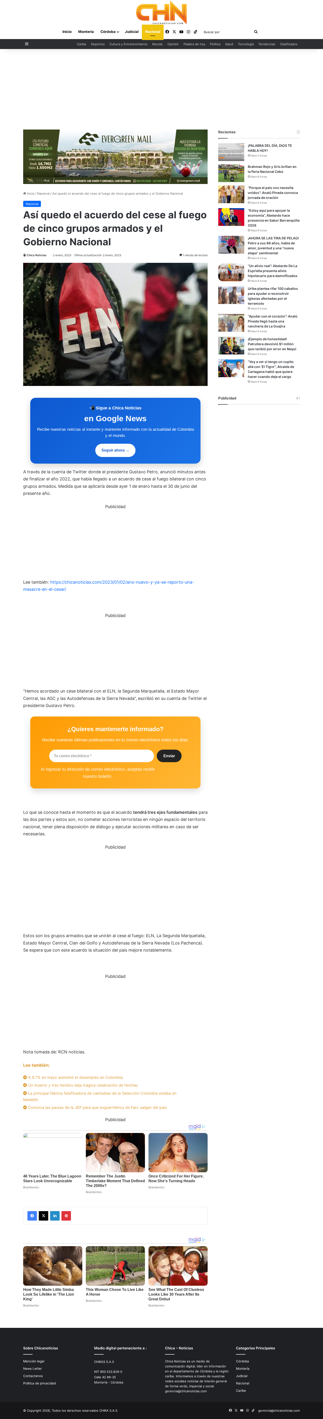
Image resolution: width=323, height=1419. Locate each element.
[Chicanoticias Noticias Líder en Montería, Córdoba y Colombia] (161, 12)
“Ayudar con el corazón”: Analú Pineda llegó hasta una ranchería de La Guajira (272, 321)
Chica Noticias (37, 255)
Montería (86, 31)
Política (215, 44)
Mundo (157, 44)
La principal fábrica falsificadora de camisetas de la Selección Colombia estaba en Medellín (99, 1096)
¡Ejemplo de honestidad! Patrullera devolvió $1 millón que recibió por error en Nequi (272, 344)
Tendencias (266, 44)
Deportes (98, 44)
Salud (229, 44)
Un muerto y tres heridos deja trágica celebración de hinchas (82, 1085)
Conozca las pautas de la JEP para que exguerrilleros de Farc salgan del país (97, 1107)
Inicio (67, 31)
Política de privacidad (39, 1383)
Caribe (81, 44)
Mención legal (33, 1361)
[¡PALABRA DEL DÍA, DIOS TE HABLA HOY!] (231, 152)
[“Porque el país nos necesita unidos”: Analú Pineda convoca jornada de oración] (231, 194)
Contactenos (33, 1376)
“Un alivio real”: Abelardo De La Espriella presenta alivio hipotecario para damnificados (272, 271)
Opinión (173, 44)
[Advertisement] (161, 89)
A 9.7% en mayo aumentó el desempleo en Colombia (75, 1077)
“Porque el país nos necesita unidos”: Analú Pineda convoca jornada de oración (273, 193)
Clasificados (288, 44)
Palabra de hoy (194, 44)
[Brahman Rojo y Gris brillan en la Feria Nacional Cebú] (231, 173)
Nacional (152, 31)
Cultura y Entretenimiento (128, 44)
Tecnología (246, 44)
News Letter (32, 1368)
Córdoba (108, 31)
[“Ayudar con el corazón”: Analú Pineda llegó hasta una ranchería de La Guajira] (231, 323)
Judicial (132, 31)
